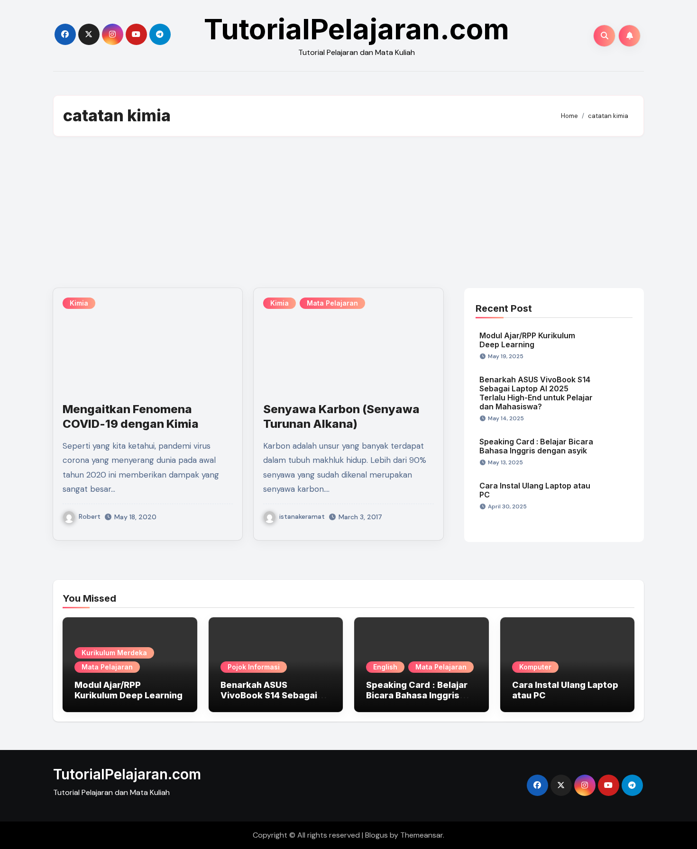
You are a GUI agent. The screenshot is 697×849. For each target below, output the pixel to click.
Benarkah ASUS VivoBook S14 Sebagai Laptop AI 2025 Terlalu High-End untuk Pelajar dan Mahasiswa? (536, 393)
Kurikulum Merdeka (114, 653)
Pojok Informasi (254, 667)
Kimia (79, 303)
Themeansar (421, 835)
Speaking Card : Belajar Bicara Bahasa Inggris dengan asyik (536, 446)
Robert (90, 516)
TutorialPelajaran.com (356, 29)
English (385, 667)
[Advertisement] (348, 212)
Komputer (535, 667)
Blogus (376, 835)
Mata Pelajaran (332, 303)
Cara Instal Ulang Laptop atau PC (534, 490)
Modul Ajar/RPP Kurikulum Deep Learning (527, 340)
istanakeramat (302, 516)
